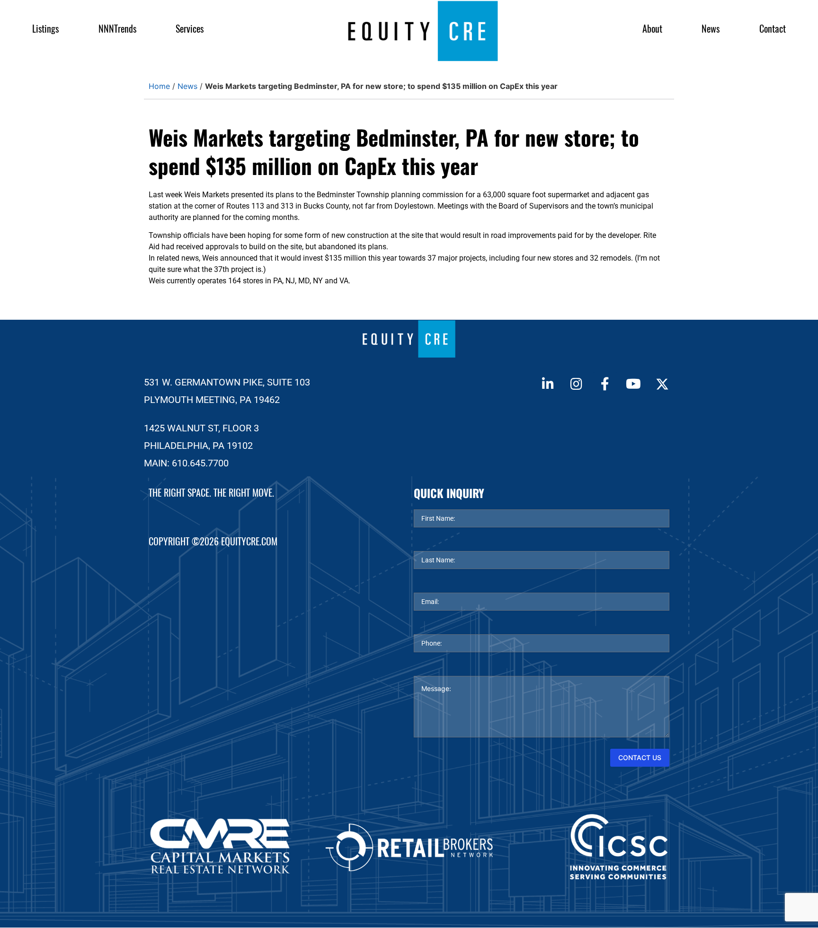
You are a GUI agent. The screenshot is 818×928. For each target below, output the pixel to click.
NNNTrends (117, 28)
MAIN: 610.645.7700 (186, 463)
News (711, 28)
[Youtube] (633, 383)
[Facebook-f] (605, 383)
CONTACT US (639, 757)
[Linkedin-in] (548, 383)
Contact (772, 28)
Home (159, 86)
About (652, 28)
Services (190, 28)
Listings (45, 28)
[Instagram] (576, 383)
